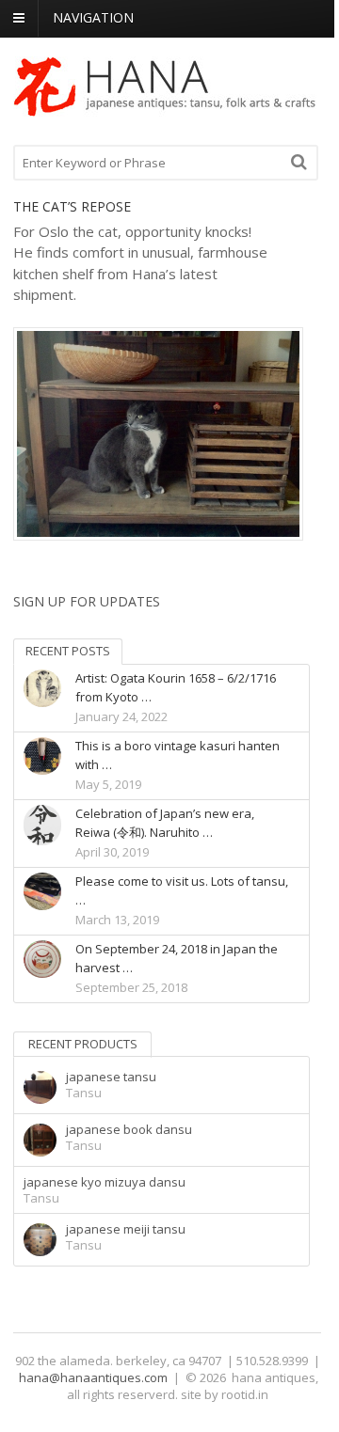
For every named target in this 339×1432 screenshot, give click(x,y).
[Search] (299, 161)
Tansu (84, 1092)
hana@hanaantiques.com (93, 1377)
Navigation (93, 17)
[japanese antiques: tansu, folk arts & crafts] (165, 109)
